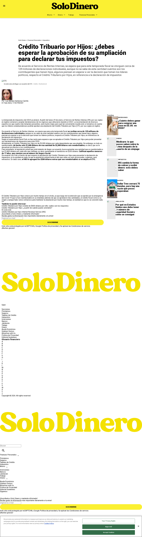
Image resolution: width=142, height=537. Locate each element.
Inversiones (123, 117)
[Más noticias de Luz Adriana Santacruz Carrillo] (7, 90)
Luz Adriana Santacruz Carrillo (16, 101)
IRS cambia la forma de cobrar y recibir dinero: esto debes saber (128, 166)
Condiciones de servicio (80, 226)
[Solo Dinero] (75, 6)
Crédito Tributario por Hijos (65, 126)
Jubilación (119, 201)
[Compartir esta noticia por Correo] (20, 105)
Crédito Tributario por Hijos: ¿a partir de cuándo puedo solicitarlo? (27, 208)
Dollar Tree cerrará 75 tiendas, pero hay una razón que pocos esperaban (128, 187)
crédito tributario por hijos (12, 212)
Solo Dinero (22, 40)
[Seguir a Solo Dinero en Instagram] (15, 300)
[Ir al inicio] (71, 265)
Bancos (4, 321)
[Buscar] (3, 450)
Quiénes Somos (8, 331)
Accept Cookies (108, 532)
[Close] (138, 526)
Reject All (108, 527)
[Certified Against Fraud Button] (10, 398)
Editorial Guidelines (9, 337)
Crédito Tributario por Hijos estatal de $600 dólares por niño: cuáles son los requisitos (35, 206)
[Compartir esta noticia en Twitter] (15, 105)
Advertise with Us (8, 333)
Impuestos (46, 40)
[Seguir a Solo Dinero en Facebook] (4, 300)
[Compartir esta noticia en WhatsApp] (4, 105)
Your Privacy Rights (108, 521)
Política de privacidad (50, 226)
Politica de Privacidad (10, 335)
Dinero (60, 15)
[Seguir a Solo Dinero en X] (10, 300)
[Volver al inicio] (71, 405)
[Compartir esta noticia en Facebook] (10, 105)
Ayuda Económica (8, 329)
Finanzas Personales (87, 15)
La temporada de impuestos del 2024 (16, 120)
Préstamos (6, 311)
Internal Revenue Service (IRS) (34, 212)
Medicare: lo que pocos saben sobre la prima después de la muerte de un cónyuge (127, 145)
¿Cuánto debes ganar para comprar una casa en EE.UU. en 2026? (129, 124)
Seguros (5, 313)
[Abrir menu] (4, 5)
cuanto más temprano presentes (27, 124)
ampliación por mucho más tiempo (58, 200)
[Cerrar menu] (2, 441)
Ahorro (49, 15)
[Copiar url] (7, 111)
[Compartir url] (4, 116)
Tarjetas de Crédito (9, 315)
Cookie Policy (49, 523)
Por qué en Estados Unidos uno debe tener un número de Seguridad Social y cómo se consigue (127, 209)
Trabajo (71, 15)
